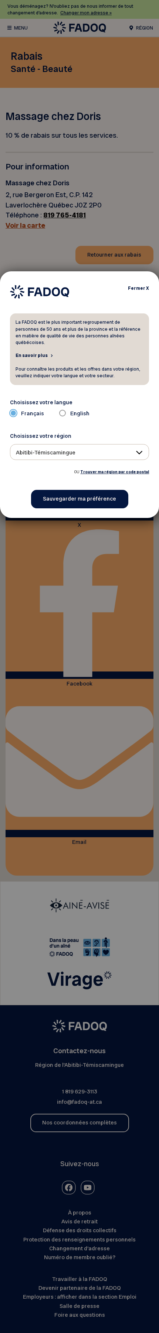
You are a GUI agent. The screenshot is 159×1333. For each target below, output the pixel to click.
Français (32, 413)
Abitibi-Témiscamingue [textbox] (45, 452)
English (79, 413)
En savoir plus (32, 355)
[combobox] (79, 452)
